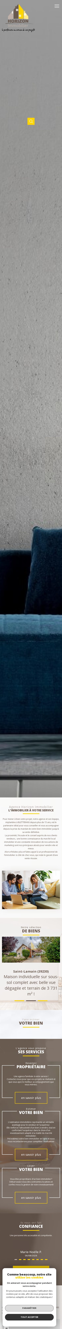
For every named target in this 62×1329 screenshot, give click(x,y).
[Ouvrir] (31, 121)
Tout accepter (29, 1317)
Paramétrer (29, 1308)
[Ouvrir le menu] (58, 6)
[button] (19, 1000)
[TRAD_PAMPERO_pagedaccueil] (18, 31)
